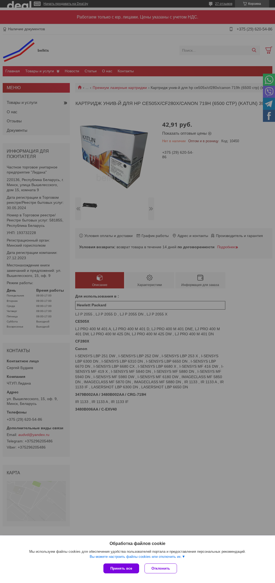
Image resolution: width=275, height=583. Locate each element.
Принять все (121, 568)
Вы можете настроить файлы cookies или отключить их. (136, 557)
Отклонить (160, 568)
